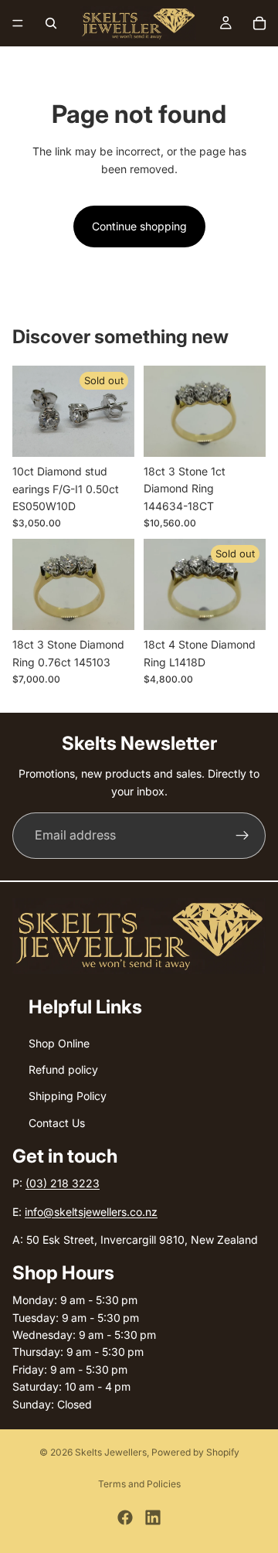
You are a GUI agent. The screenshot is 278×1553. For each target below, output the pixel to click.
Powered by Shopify (195, 1452)
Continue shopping (139, 226)
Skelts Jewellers (111, 1452)
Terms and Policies (139, 1484)
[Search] (51, 23)
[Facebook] (125, 1517)
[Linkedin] (153, 1517)
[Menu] (18, 23)
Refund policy (63, 1069)
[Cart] (259, 23)
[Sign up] (242, 835)
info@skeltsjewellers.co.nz (91, 1211)
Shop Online (59, 1043)
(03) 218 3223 (62, 1183)
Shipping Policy (68, 1096)
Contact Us (57, 1122)
